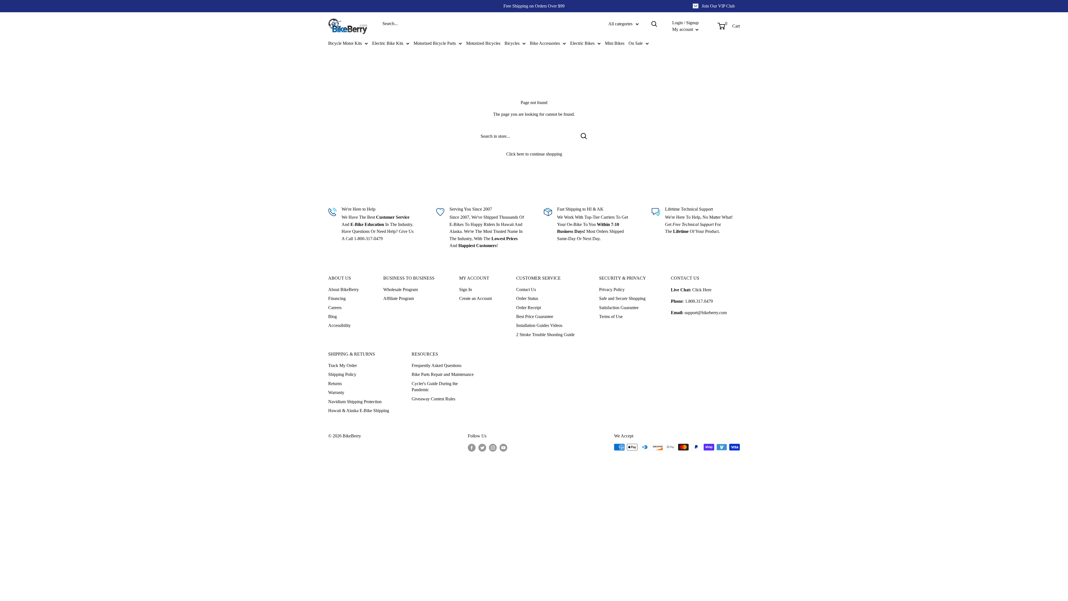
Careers (335, 307)
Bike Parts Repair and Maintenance (443, 374)
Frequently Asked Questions (436, 365)
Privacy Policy (612, 289)
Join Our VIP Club (718, 6)
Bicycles (512, 43)
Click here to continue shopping (534, 154)
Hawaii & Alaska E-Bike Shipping (358, 410)
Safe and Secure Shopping (622, 298)
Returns (335, 383)
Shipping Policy (342, 374)
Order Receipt (528, 307)
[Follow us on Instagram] (493, 448)
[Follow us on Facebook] (472, 448)
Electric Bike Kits (387, 43)
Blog (332, 316)
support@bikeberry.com (705, 312)
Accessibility (339, 325)
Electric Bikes (582, 43)
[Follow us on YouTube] (503, 448)
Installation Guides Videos (539, 325)
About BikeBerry (343, 289)
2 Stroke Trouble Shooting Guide (545, 334)
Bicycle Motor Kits (345, 43)
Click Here (701, 289)
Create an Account (475, 298)
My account (683, 29)
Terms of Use (611, 316)
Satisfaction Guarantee (619, 307)
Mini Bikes (614, 43)
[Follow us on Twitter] (482, 448)
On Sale (636, 43)
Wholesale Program (400, 289)
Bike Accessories (545, 43)
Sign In (465, 289)
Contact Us (526, 289)
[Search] (654, 24)
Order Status (527, 298)
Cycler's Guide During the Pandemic (435, 386)
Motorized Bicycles (483, 43)
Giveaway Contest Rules (433, 398)
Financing (337, 298)
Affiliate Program (398, 298)
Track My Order (342, 365)
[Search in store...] (584, 136)
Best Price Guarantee (534, 316)
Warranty (336, 392)
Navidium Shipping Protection (355, 401)
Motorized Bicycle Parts (435, 43)
